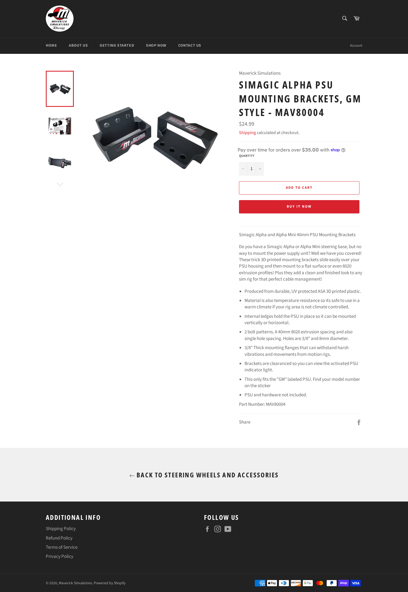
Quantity (246, 156)
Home (51, 45)
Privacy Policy (59, 556)
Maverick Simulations (75, 583)
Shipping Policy (61, 528)
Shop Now (156, 45)
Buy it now (299, 206)
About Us (78, 45)
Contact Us (189, 45)
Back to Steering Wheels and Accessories (207, 474)
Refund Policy (59, 538)
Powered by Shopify (109, 583)
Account (356, 45)
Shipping (247, 133)
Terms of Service (61, 547)
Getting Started (117, 45)
